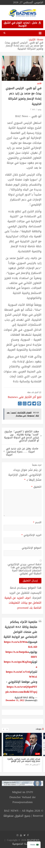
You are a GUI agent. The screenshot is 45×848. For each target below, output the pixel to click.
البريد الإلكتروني (31, 535)
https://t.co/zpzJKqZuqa (20, 664)
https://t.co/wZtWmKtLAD (20, 644)
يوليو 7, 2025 (36, 109)
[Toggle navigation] (40, 33)
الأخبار (39, 84)
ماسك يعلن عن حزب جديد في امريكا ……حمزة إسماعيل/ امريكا (22, 451)
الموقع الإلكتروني (31, 547)
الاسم (37, 522)
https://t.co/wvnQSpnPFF (22, 686)
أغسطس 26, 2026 (32, 764)
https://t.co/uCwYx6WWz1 (21, 674)
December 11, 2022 (15, 700)
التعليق (36, 486)
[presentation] (3, 729)
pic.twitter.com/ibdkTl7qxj (21, 691)
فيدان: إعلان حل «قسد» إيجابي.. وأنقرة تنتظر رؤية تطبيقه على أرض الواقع (23, 760)
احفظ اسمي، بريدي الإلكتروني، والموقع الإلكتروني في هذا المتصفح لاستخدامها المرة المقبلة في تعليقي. (24, 569)
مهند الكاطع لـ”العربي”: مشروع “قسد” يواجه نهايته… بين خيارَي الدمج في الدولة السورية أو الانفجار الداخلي (21, 436)
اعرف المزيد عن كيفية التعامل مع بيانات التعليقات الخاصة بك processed (22, 602)
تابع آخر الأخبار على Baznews (24, 397)
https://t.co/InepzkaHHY (21, 654)
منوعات (39, 729)
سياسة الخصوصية (22, 843)
